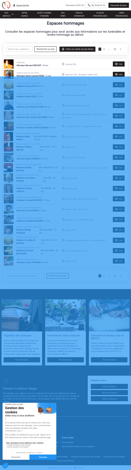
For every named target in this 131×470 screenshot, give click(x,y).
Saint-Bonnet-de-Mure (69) (77, 240)
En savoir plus (21, 360)
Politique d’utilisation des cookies (85, 456)
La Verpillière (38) (73, 126)
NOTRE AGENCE (24, 14)
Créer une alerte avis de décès (79, 49)
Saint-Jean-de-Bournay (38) (77, 105)
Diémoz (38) (70, 147)
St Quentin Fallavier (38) (75, 84)
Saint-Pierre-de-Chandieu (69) (78, 114)
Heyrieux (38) (71, 74)
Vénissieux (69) (100, 167)
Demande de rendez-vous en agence (78, 446)
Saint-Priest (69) (86, 219)
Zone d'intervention (65, 460)
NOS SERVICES (6, 14)
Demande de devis (119, 5)
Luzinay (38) (70, 64)
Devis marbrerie (109, 398)
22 (115, 49)
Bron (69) (81, 157)
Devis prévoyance (109, 392)
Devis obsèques (109, 386)
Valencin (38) (71, 209)
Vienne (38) (84, 136)
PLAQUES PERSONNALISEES (100, 14)
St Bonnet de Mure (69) (75, 95)
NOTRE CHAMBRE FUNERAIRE (44, 14)
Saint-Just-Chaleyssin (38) (76, 250)
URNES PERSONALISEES (121, 14)
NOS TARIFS (63, 14)
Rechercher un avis (45, 49)
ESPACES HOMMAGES (79, 14)
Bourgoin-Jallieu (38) (88, 74)
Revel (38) (82, 209)
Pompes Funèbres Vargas (14, 414)
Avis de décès (68, 442)
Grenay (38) (70, 157)
